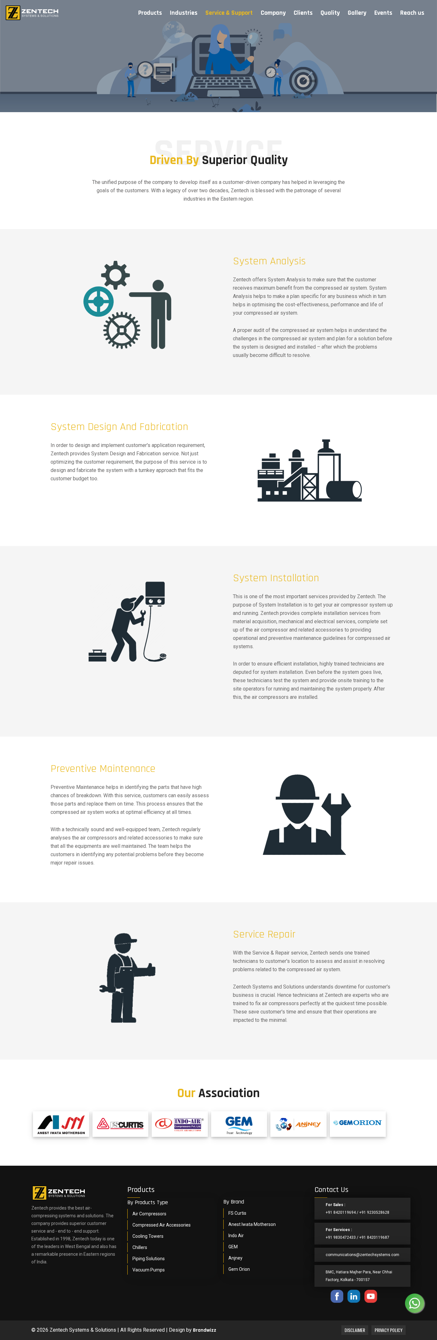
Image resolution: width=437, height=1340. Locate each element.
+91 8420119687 (374, 1237)
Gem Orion (239, 1269)
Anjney (235, 1258)
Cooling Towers (147, 1236)
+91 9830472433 (341, 1237)
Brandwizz (204, 1330)
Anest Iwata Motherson (252, 1224)
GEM (233, 1246)
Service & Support (229, 13)
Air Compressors (149, 1213)
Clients (303, 13)
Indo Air (236, 1235)
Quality (330, 13)
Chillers (139, 1247)
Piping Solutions (148, 1258)
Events (383, 13)
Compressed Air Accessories (161, 1225)
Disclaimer (355, 1330)
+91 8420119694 (341, 1212)
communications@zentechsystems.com (362, 1255)
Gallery (357, 13)
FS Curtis (237, 1213)
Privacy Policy (388, 1330)
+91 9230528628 (374, 1212)
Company (273, 13)
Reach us (412, 13)
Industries (183, 13)
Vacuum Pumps (148, 1269)
